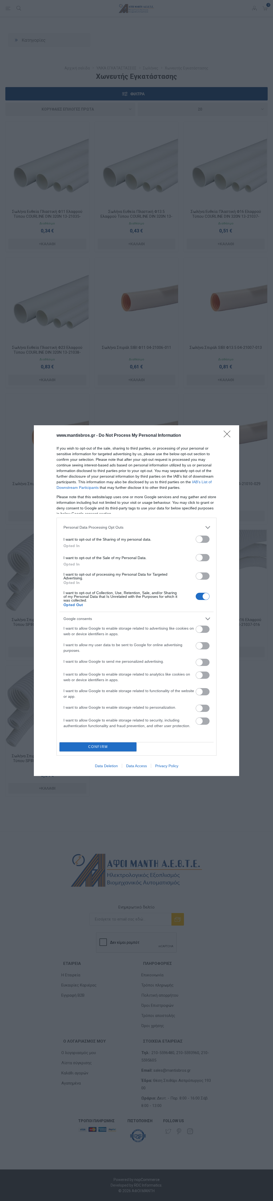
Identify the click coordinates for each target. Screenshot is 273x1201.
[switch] (203, 539)
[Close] (229, 436)
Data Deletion (106, 766)
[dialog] (136, 600)
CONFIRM (98, 747)
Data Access (136, 766)
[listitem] (136, 527)
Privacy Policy (166, 766)
